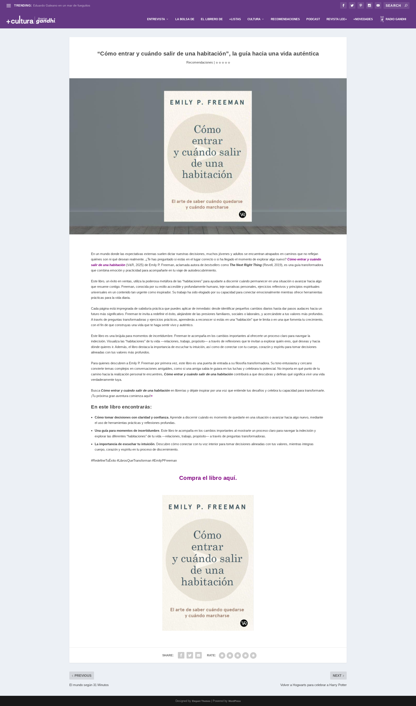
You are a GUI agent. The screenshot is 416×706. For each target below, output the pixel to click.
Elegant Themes (201, 701)
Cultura (253, 19)
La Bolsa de (184, 19)
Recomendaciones (285, 19)
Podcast (313, 19)
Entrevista (156, 19)
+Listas (235, 19)
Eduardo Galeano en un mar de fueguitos (61, 5)
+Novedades (363, 19)
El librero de (212, 19)
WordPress (234, 701)
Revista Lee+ (337, 19)
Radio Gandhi (395, 19)
